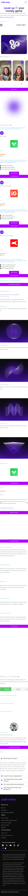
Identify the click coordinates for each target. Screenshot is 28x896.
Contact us (4, 810)
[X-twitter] (6, 845)
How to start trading (6, 822)
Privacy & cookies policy (7, 835)
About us (3, 807)
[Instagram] (14, 845)
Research (3, 827)
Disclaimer (3, 837)
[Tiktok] (18, 845)
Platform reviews (5, 825)
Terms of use (4, 833)
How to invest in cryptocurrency (9, 820)
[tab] (5, 689)
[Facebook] (3, 845)
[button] (25, 2)
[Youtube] (10, 845)
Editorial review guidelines (7, 812)
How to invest (4, 818)
